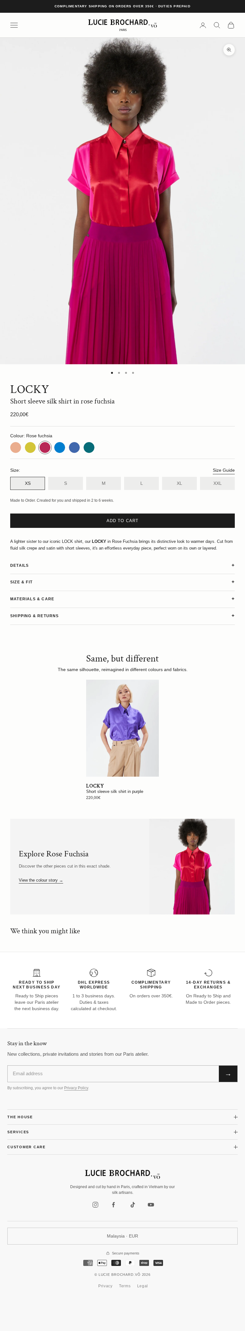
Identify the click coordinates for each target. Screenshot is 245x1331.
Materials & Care (32, 599)
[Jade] (89, 447)
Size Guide (224, 470)
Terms (125, 1286)
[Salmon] (15, 447)
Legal (142, 1286)
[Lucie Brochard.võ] (122, 1174)
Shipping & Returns (34, 616)
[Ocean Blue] (59, 447)
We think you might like (45, 931)
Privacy (105, 1286)
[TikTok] (132, 1204)
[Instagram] (95, 1204)
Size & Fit (21, 582)
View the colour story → (41, 880)
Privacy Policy (76, 1088)
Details (19, 565)
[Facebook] (113, 1204)
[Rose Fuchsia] (45, 447)
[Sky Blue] (74, 447)
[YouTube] (150, 1204)
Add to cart (122, 520)
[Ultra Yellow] (30, 447)
